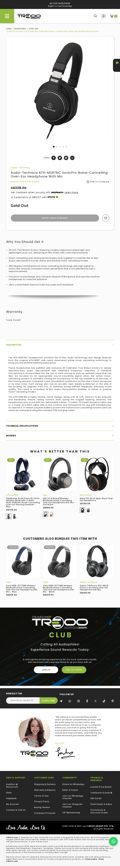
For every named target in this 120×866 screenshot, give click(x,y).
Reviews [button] (11, 435)
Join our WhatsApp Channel (72, 797)
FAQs (9, 793)
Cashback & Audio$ (101, 793)
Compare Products (103, 16)
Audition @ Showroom (12, 785)
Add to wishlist (105, 218)
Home (9, 28)
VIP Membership (71, 812)
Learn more (71, 192)
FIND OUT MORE (74, 669)
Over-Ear (33, 28)
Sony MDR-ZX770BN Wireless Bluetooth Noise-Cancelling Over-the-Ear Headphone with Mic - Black (58, 588)
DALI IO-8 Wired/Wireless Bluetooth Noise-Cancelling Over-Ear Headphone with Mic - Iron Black (59, 501)
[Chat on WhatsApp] (113, 841)
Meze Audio (86, 495)
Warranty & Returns (45, 790)
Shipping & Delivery (45, 784)
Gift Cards (96, 798)
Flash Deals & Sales (101, 804)
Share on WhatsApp (73, 784)
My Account (12, 804)
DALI (45, 495)
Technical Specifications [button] (22, 425)
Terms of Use (41, 796)
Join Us (46, 669)
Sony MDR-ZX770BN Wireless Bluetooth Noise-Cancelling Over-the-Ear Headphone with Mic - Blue (21, 588)
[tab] (60, 345)
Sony (9, 582)
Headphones (20, 28)
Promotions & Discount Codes (99, 811)
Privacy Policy (41, 801)
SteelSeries (12, 495)
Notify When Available (55, 218)
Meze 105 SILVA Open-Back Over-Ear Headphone (97, 499)
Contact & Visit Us (16, 810)
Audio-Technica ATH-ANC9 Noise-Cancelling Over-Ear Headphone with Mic (94, 587)
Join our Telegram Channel (72, 805)
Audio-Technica (20, 167)
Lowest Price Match (101, 787)
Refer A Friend (70, 790)
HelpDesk (11, 798)
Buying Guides (42, 807)
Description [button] (13, 344)
